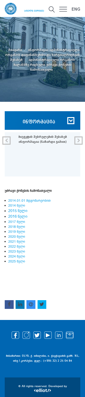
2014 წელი (16, 205)
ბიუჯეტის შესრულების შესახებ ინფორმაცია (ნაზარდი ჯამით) (42, 139)
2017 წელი (16, 222)
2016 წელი (17, 216)
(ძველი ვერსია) (34, 11)
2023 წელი (16, 251)
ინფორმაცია (39, 122)
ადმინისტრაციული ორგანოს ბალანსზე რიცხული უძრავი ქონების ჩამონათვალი (44, 64)
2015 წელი (17, 210)
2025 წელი (16, 261)
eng (76, 9)
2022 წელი (16, 246)
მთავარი (15, 50)
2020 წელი (16, 236)
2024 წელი (16, 256)
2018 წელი (16, 227)
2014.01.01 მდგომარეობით (29, 200)
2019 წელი (16, 231)
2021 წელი (17, 241)
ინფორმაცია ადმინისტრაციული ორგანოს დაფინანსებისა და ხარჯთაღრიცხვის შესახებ (42, 54)
